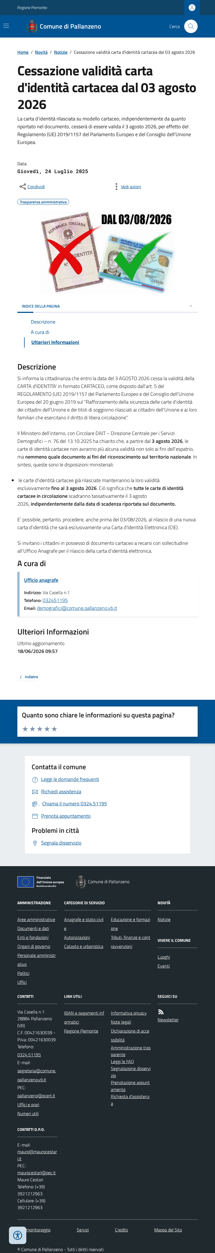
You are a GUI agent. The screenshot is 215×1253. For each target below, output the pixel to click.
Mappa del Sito (168, 1229)
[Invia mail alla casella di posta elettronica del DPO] (37, 1155)
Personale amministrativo (36, 960)
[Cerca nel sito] (189, 26)
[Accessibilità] (17, 1235)
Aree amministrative (36, 919)
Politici (23, 973)
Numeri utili (28, 1113)
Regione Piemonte (32, 7)
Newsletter (168, 1019)
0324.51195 (29, 1054)
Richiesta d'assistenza (130, 1100)
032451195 (55, 600)
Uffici (22, 982)
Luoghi (164, 957)
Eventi (164, 966)
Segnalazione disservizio (131, 1072)
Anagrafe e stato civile (84, 924)
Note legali (121, 1022)
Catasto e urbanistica (83, 946)
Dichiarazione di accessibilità (130, 1035)
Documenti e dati (33, 928)
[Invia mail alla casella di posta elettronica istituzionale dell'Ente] (37, 1075)
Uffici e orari (28, 1104)
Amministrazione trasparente (131, 1051)
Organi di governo (33, 946)
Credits (121, 1229)
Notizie (60, 52)
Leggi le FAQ (122, 1061)
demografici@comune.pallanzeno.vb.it (77, 608)
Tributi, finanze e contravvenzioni (130, 942)
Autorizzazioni (77, 937)
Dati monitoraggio (33, 1229)
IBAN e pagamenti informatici (84, 1017)
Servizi (83, 1229)
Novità (41, 52)
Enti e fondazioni (32, 937)
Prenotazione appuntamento (130, 1086)
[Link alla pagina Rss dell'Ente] (161, 1011)
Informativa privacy (129, 1013)
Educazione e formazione (130, 924)
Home (23, 52)
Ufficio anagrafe (41, 580)
